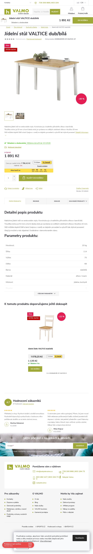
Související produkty (77, 201)
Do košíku (83, 20)
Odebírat (80, 446)
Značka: (82, 188)
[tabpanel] (46, 342)
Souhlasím (79, 538)
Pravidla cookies (27, 527)
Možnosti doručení (14, 147)
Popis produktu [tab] (15, 201)
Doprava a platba (13, 502)
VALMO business (41, 509)
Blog (36, 502)
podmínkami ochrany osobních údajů (40, 451)
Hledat (55, 11)
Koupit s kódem (42, 166)
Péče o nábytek (68, 512)
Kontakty (7, 3)
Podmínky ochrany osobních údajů (17, 515)
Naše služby (39, 506)
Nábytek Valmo (67, 477)
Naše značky (67, 499)
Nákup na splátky (69, 509)
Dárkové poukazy (69, 502)
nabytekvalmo (41, 483)
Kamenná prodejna (41, 512)
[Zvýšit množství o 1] (14, 176)
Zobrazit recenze (28, 404)
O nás (37, 499)
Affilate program (68, 506)
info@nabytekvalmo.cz (44, 471)
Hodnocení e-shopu (55, 527)
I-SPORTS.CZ (40, 527)
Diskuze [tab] (57, 201)
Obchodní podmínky (14, 506)
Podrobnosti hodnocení (34, 39)
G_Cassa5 (46, 162)
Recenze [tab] (36, 201)
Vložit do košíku (34, 178)
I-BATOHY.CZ (68, 527)
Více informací (45, 541)
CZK (82, 3)
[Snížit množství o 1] (14, 179)
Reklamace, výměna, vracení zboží (16, 510)
